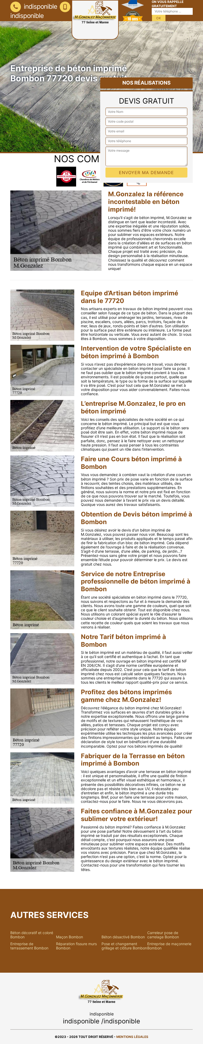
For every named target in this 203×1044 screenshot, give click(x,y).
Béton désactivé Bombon (123, 937)
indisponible (39, 6)
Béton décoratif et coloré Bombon (31, 935)
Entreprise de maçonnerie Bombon (169, 946)
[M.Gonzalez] (95, 20)
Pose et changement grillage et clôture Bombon (124, 946)
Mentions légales (132, 1037)
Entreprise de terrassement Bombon (29, 946)
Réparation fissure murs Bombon (76, 946)
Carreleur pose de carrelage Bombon (163, 935)
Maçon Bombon (69, 937)
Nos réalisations (146, 83)
